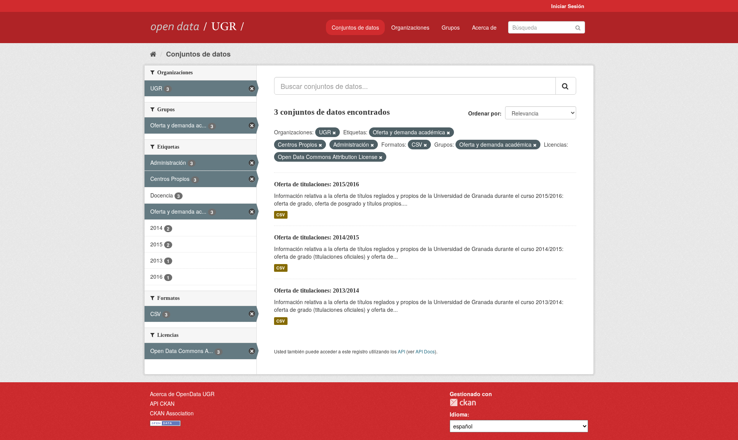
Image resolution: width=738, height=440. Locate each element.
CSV (280, 214)
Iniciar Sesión (567, 6)
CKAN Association (172, 413)
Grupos (451, 27)
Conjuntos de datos (355, 27)
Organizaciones (410, 27)
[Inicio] (153, 54)
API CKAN (162, 403)
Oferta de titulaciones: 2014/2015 (316, 237)
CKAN (463, 402)
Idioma (458, 414)
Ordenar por (484, 113)
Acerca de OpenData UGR (182, 394)
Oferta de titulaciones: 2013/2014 (316, 290)
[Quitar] (334, 132)
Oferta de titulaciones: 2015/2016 (316, 184)
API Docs (425, 351)
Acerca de (484, 27)
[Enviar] (578, 26)
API (401, 351)
